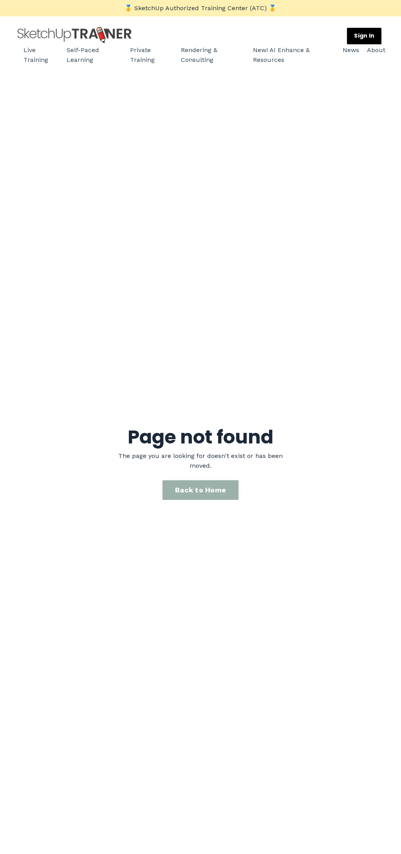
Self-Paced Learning (83, 55)
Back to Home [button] (200, 490)
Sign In (364, 36)
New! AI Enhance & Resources (281, 55)
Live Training (35, 55)
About (376, 50)
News (351, 50)
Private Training (142, 55)
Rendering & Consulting (199, 55)
